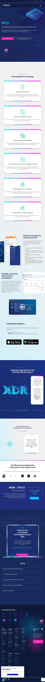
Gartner (9, 647)
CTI (9, 622)
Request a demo (8, 38)
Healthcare (3, 659)
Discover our (22, 410)
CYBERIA (15, 622)
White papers (17, 659)
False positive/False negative (38, 677)
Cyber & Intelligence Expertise (17, 640)
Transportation (4, 663)
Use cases (3, 651)
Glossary (16, 658)
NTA (20, 616)
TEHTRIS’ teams (10, 659)
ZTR (20, 622)
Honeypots (26, 616)
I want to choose (13, 676)
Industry (3, 652)
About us (10, 655)
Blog (15, 655)
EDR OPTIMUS (4, 616)
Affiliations (23, 647)
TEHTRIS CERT (10, 640)
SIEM (15, 616)
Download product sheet (23, 38)
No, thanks (5, 676)
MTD (10, 616)
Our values (10, 662)
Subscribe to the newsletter (38, 641)
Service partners (23, 631)
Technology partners (24, 641)
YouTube (8, 679)
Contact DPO (30, 677)
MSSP (22, 633)
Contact (25, 677)
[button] (3, 680)
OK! (20, 676)
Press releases (17, 661)
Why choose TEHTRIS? (10, 633)
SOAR (4, 622)
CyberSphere (17, 632)
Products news (17, 657)
